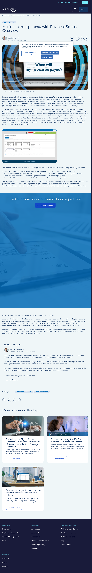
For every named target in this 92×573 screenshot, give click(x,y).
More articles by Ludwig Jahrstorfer (19, 376)
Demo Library (66, 545)
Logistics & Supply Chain (11, 533)
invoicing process (24, 392)
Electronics (35, 537)
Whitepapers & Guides (69, 529)
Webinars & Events (68, 537)
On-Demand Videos (68, 533)
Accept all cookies (47, 57)
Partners (5, 566)
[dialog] (46, 52)
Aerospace (35, 529)
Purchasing (6, 529)
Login (85, 2)
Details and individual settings (30, 53)
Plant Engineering (38, 545)
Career (5, 562)
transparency (42, 392)
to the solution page (45, 206)
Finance (5, 541)
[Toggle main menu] (74, 9)
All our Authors (11, 380)
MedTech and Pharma (40, 541)
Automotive (36, 533)
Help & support (73, 2)
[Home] (9, 9)
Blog (62, 541)
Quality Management (10, 537)
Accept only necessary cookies (50, 52)
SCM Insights (9, 22)
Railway (34, 549)
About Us (6, 558)
